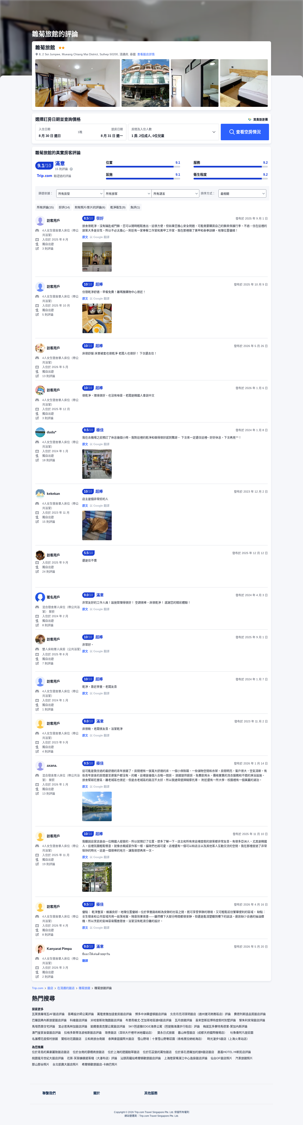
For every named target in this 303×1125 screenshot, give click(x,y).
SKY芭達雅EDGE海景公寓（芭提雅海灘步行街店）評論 (164, 1026)
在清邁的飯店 (66, 988)
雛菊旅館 (84, 988)
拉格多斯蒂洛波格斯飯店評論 (83, 1032)
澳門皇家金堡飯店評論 (46, 1032)
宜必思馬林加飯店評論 (72, 1026)
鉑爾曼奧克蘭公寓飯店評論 (107, 1026)
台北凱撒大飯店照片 (66, 1064)
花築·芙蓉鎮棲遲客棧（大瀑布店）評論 (92, 1058)
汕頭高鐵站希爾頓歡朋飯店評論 (140, 1058)
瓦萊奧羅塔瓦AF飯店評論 (48, 1014)
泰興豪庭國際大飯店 (121, 1038)
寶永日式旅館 (166, 1032)
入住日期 (44, 129)
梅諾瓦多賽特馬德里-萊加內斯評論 (225, 1026)
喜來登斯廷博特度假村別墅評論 (215, 1020)
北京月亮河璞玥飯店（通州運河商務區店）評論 (200, 1014)
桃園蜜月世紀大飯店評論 (48, 1058)
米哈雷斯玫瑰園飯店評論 (106, 1020)
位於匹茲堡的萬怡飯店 (157, 1052)
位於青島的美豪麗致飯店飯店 (50, 1052)
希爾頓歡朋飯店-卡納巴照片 (99, 1064)
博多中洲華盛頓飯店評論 (151, 1014)
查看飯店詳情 (146, 54)
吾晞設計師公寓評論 (81, 1014)
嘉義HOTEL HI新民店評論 (234, 1052)
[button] (275, 6)
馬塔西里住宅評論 (43, 1026)
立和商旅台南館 (95, 1038)
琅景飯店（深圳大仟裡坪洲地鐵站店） (129, 1032)
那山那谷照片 (40, 1064)
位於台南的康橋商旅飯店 (89, 1052)
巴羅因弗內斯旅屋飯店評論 (49, 1020)
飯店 (50, 988)
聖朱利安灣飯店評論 (252, 1020)
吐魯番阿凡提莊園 (241, 1032)
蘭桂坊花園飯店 (71, 1038)
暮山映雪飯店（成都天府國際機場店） (202, 1032)
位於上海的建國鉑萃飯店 (124, 1052)
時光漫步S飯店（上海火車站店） (228, 1038)
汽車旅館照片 (244, 1058)
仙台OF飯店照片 (221, 1058)
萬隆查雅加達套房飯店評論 (114, 1014)
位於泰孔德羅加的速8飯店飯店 (194, 1052)
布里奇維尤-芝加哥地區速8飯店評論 (148, 1020)
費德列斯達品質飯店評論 (250, 1014)
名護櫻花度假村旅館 (45, 1038)
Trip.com (37, 988)
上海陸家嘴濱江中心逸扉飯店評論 (185, 1058)
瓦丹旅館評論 (183, 1020)
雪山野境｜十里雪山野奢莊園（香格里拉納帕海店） (170, 1038)
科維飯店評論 (78, 1020)
